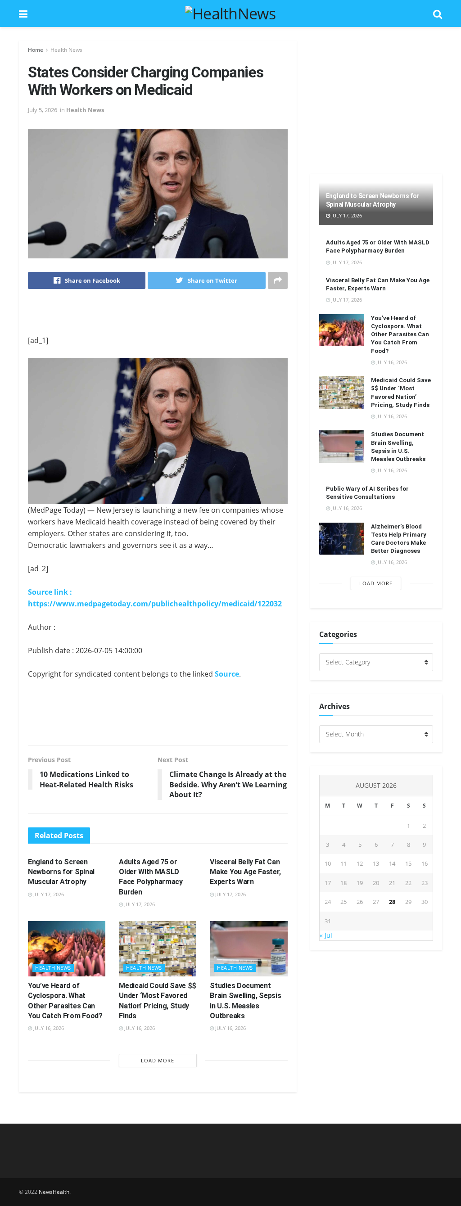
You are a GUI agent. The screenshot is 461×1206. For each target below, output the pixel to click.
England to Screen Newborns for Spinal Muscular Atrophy (61, 872)
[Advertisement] (157, 318)
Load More (157, 1060)
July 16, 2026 (48, 1028)
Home (35, 50)
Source (227, 674)
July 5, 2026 (42, 110)
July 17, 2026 (48, 894)
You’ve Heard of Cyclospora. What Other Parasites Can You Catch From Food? (400, 334)
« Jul (326, 935)
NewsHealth (54, 1192)
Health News (66, 50)
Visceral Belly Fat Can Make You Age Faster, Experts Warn (245, 872)
